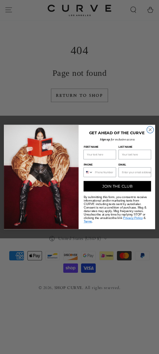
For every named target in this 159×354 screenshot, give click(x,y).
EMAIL (122, 164)
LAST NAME (125, 147)
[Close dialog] (150, 130)
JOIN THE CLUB (117, 186)
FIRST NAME (91, 147)
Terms (88, 221)
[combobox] (88, 172)
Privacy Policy (133, 218)
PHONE (88, 164)
